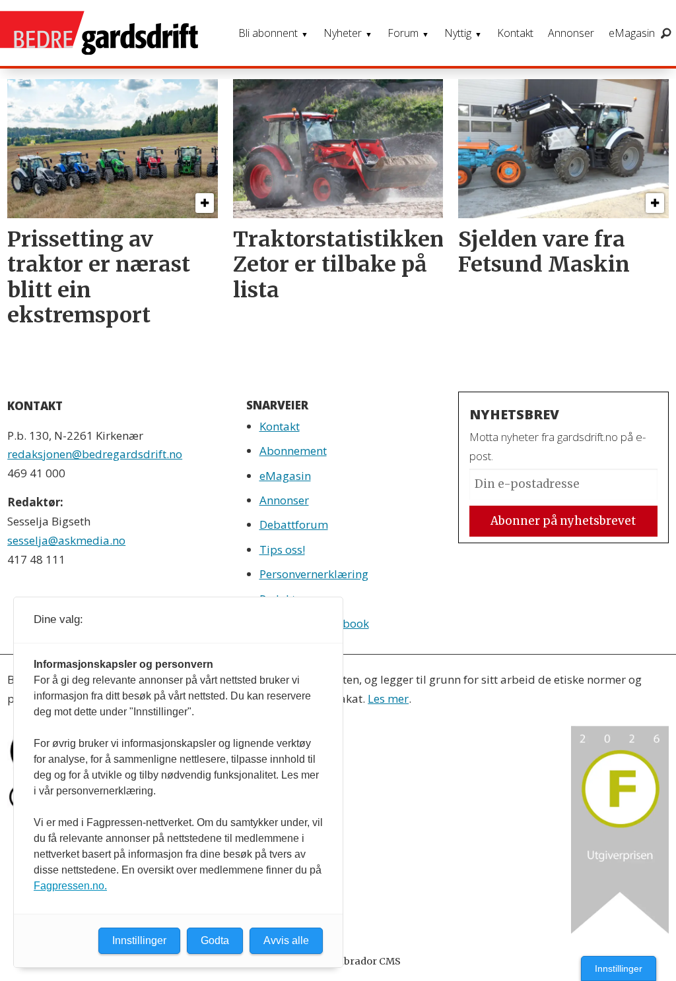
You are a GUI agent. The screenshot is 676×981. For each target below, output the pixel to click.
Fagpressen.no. (70, 885)
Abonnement (293, 450)
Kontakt (515, 33)
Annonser (571, 33)
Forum (403, 33)
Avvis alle (286, 940)
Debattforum (293, 524)
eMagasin (632, 33)
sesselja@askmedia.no (66, 540)
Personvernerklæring (313, 573)
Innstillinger (618, 968)
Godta (215, 940)
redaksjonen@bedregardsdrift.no (94, 453)
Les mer (388, 698)
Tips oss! (282, 549)
